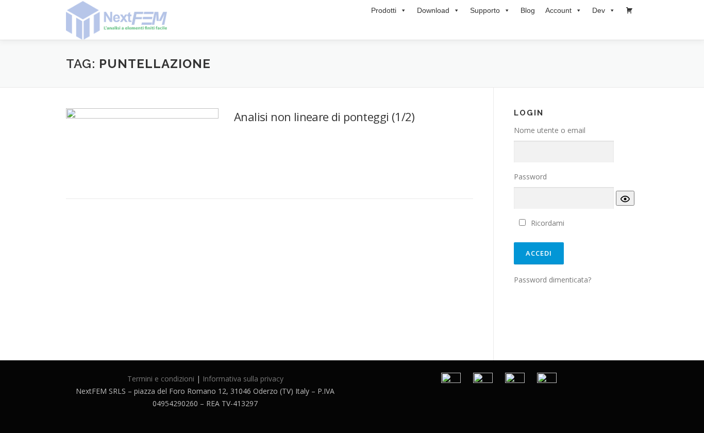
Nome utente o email (549, 130)
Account (558, 10)
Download (433, 10)
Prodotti (383, 10)
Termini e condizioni (160, 379)
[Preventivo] (629, 10)
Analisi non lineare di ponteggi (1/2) (324, 116)
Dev (598, 10)
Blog (528, 10)
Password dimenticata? (552, 280)
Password (530, 176)
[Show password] (625, 198)
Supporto (485, 10)
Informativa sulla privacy (243, 379)
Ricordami (547, 223)
